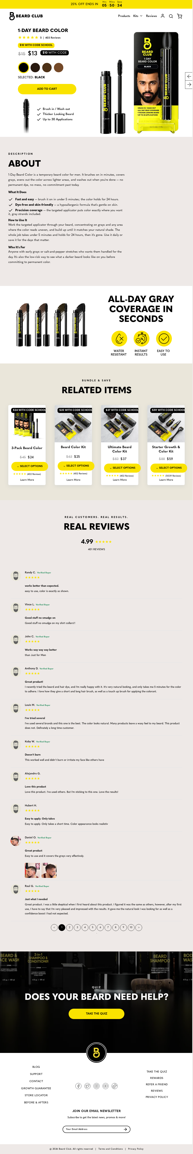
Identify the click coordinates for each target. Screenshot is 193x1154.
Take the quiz (96, 1013)
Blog (36, 1067)
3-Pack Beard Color (26, 448)
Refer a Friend (157, 1084)
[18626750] (33, 869)
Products (121, 16)
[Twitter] (87, 1086)
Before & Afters (36, 1102)
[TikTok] (115, 1086)
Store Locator (36, 1095)
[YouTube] (106, 1086)
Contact (36, 1081)
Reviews (148, 16)
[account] (159, 16)
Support (36, 1074)
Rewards (156, 1078)
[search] (168, 16)
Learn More (27, 480)
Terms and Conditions (110, 1149)
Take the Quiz (157, 1071)
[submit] (125, 1129)
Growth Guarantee (36, 1088)
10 (131, 927)
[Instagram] (96, 1086)
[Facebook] (78, 1086)
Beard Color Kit (73, 447)
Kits (133, 16)
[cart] (177, 16)
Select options (31, 466)
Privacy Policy (157, 1097)
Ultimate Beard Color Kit (120, 449)
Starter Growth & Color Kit (166, 449)
